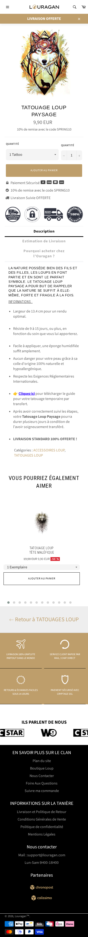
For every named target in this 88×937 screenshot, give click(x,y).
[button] (8, 602)
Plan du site (42, 760)
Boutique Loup (42, 768)
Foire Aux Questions (41, 783)
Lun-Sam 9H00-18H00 (42, 862)
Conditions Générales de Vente (42, 819)
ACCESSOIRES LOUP (49, 450)
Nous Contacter (42, 775)
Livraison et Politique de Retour (41, 811)
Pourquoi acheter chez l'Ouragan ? (44, 253)
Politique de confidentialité (41, 826)
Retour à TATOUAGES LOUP (46, 619)
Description (44, 231)
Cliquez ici (27, 393)
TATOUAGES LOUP (28, 455)
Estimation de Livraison (44, 241)
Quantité (12, 144)
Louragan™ (22, 916)
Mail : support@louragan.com (41, 855)
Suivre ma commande (42, 790)
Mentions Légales (41, 834)
